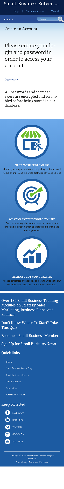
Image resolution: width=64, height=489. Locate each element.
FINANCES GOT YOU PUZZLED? (32, 276)
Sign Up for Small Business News (28, 343)
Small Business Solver (31, 3)
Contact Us (11, 388)
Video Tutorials (13, 381)
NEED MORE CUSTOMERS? (32, 165)
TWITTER (17, 427)
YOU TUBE (17, 441)
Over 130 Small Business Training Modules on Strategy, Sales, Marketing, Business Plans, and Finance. (29, 307)
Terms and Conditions (38, 462)
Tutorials (55, 11)
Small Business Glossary (17, 375)
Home (9, 361)
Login (16, 11)
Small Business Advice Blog (19, 368)
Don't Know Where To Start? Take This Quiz (29, 325)
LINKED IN (17, 420)
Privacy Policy (21, 462)
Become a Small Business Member (30, 335)
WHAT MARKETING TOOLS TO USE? (32, 219)
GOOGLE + (18, 434)
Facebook (18, 412)
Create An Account (35, 11)
